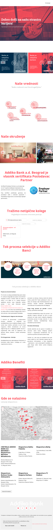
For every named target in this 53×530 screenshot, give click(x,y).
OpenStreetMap (45, 439)
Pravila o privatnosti (35, 523)
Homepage (47, 3)
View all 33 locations (6, 491)
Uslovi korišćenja (43, 523)
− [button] (2, 410)
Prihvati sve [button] (23, 525)
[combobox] (37, 220)
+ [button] (2, 408)
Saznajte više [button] (16, 522)
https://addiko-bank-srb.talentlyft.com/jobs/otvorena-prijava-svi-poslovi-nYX (12, 307)
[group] (13, 63)
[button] (50, 62)
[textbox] (37, 220)
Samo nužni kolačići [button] (9, 525)
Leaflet (40, 439)
